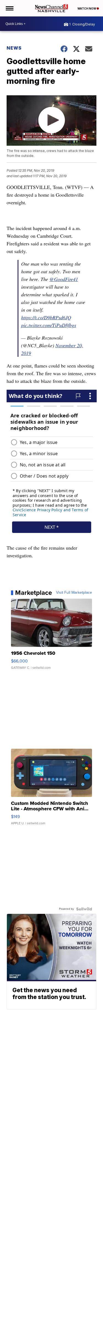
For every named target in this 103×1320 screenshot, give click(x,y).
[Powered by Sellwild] (84, 909)
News (14, 48)
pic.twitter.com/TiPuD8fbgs (48, 325)
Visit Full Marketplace (74, 593)
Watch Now (87, 8)
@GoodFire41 (63, 279)
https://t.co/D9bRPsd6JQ (46, 317)
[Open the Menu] (9, 8)
